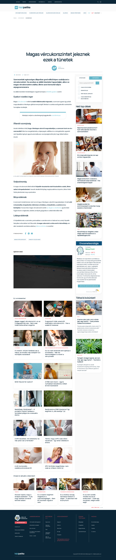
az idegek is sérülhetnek (54, 208)
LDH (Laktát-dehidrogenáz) (35, 522)
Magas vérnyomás (75, 13)
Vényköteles (84, 90)
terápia (17, 491)
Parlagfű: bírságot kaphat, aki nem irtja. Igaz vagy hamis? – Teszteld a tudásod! (88, 360)
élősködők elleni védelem (36, 13)
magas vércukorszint (20, 239)
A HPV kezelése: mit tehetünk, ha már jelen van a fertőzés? (27, 440)
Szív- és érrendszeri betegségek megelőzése (56, 347)
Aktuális (18, 1)
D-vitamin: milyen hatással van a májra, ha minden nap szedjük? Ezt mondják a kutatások (27, 352)
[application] (42, 271)
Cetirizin (59, 525)
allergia (65, 13)
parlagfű (79, 355)
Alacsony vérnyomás (48, 526)
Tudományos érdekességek (67, 491)
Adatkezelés (17, 533)
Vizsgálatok (81, 525)
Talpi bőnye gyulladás (48, 533)
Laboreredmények (58, 1)
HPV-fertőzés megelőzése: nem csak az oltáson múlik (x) (56, 467)
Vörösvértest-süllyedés (34, 525)
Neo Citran (59, 528)
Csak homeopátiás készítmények (86, 97)
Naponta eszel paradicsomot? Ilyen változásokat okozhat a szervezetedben (87, 129)
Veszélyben (48, 318)
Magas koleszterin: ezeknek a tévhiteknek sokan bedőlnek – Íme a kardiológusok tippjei (88, 180)
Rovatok (24, 1)
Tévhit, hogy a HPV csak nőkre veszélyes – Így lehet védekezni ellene (57, 440)
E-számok (93, 531)
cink (78, 229)
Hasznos (50, 1)
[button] (35, 517)
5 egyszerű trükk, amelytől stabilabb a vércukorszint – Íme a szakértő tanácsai (57, 323)
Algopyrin (59, 522)
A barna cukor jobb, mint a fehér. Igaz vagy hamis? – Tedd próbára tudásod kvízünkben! (88, 321)
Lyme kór (85, 13)
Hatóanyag (95, 77)
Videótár (93, 525)
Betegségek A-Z (42, 1)
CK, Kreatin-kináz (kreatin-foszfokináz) (35, 532)
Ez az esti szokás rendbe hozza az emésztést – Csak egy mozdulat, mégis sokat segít (91, 498)
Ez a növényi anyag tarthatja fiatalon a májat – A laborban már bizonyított (68, 497)
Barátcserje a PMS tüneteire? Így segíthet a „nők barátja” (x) (57, 410)
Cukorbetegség (41, 491)
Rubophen (59, 534)
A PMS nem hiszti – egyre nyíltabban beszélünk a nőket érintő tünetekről (56, 384)
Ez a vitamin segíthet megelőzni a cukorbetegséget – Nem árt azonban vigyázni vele (46, 498)
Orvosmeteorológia (21, 13)
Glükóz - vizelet (33, 535)
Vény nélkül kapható (87, 93)
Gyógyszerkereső (32, 1)
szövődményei (55, 115)
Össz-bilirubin (32, 528)
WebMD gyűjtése (52, 92)
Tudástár (93, 528)
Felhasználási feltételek (19, 530)
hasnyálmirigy (81, 152)
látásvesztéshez (41, 226)
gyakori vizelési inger (34, 239)
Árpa (46, 529)
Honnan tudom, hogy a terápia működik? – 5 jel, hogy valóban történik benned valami (24, 497)
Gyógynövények (82, 528)
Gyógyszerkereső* (62, 516)
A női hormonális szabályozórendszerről (23, 467)
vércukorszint (22, 101)
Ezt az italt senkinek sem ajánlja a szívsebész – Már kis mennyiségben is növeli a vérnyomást (57, 353)
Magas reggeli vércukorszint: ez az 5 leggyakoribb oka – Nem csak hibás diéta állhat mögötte (27, 323)
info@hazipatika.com (97, 554)
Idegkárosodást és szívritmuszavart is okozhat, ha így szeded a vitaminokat (88, 206)
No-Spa (58, 531)
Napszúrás (48, 522)
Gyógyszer (82, 77)
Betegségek (81, 522)
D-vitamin (17, 347)
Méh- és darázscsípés (48, 537)
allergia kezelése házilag (53, 13)
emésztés (85, 491)
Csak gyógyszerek (86, 87)
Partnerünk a (89, 291)
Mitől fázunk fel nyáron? (24, 382)
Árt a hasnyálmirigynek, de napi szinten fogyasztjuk (87, 156)
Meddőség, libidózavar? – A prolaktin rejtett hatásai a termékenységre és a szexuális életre (26, 412)
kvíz (78, 316)
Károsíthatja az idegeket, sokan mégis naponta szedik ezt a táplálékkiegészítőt (87, 233)
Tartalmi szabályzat (19, 536)
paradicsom (80, 125)
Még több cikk (95, 507)
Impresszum (17, 526)
